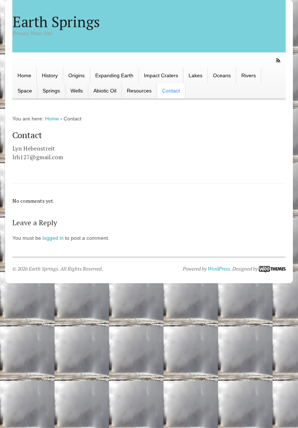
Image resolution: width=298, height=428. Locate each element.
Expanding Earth (114, 75)
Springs (51, 91)
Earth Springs (56, 21)
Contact (171, 91)
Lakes (195, 75)
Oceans (222, 75)
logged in (53, 238)
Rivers (248, 75)
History (50, 75)
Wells (77, 91)
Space (24, 91)
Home (24, 75)
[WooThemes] (272, 268)
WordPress (219, 268)
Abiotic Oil (104, 91)
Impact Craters (161, 75)
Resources (139, 91)
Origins (76, 75)
